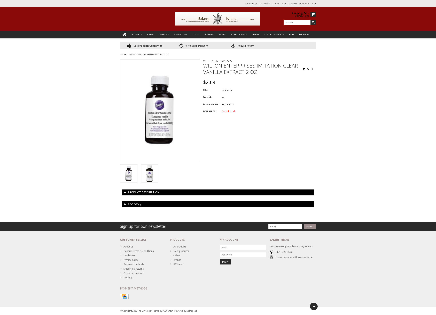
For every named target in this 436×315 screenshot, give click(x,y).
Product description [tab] (144, 192)
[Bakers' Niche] (218, 18)
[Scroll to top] (314, 306)
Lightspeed (191, 310)
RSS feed (178, 264)
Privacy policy (130, 259)
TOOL (195, 34)
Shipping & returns (133, 268)
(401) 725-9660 (284, 251)
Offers (176, 255)
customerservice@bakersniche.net (294, 257)
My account (280, 3)
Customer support (133, 273)
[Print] (312, 69)
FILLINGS (136, 34)
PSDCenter (167, 310)
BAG (291, 34)
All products (179, 246)
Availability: (209, 111)
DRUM (255, 34)
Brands (177, 259)
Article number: (211, 104)
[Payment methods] (124, 296)
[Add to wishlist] (303, 69)
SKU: (205, 90)
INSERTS (209, 34)
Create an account (307, 3)
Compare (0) (251, 3)
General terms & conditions (138, 251)
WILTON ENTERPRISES (217, 61)
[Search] (313, 22)
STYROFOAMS (239, 34)
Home (123, 54)
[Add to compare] (307, 69)
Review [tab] (134, 204)
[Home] (124, 34)
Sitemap (128, 277)
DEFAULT (163, 34)
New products (181, 251)
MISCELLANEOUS (274, 34)
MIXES (222, 34)
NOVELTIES (180, 34)
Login (292, 3)
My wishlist (266, 3)
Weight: (207, 97)
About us (128, 246)
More (302, 34)
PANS (150, 34)
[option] (128, 173)
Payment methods (133, 264)
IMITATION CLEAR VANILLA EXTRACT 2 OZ (149, 54)
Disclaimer (129, 255)
